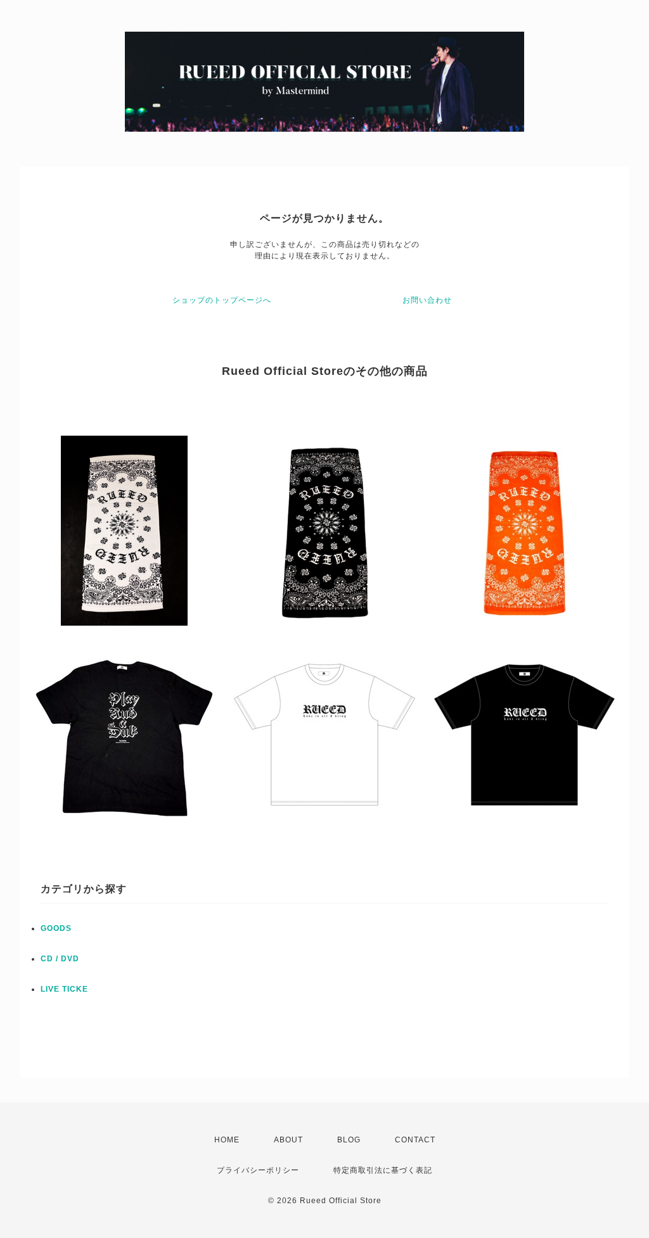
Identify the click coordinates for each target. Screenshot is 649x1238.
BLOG (349, 1139)
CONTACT (415, 1139)
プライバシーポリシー (258, 1170)
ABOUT (288, 1139)
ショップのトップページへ (221, 300)
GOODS (56, 928)
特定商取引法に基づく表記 (382, 1170)
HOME (227, 1139)
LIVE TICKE (64, 989)
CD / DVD (60, 958)
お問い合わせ (427, 300)
